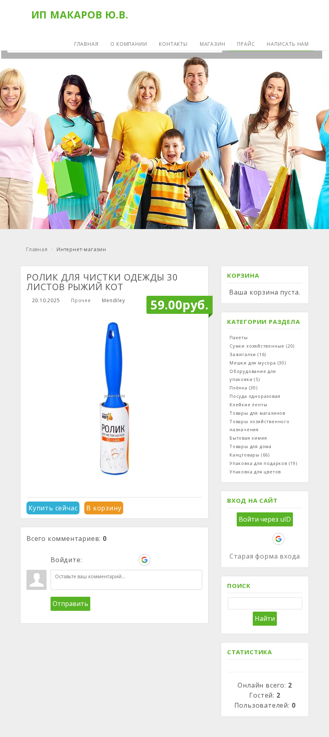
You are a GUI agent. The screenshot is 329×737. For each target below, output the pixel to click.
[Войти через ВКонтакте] (103, 560)
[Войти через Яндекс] (131, 560)
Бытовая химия (248, 438)
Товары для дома (250, 446)
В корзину (103, 508)
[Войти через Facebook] (117, 560)
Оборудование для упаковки (252, 375)
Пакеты (238, 337)
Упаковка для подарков (263, 463)
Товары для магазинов (257, 413)
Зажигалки (247, 354)
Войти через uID (265, 519)
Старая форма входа (264, 556)
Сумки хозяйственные (261, 346)
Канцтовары (249, 455)
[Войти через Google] (144, 560)
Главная (37, 249)
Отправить (70, 603)
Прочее (81, 300)
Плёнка (243, 388)
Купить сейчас (52, 508)
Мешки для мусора (257, 363)
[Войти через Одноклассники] (158, 560)
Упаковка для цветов (255, 472)
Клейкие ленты (248, 404)
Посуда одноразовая (254, 396)
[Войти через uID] (90, 560)
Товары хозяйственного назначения (259, 425)
